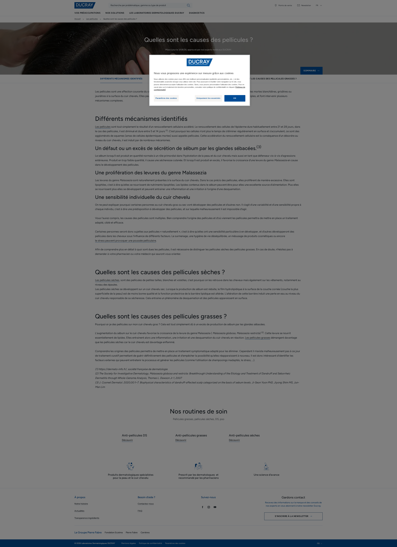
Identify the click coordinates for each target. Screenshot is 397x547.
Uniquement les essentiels (208, 98)
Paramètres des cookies (166, 98)
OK (234, 98)
